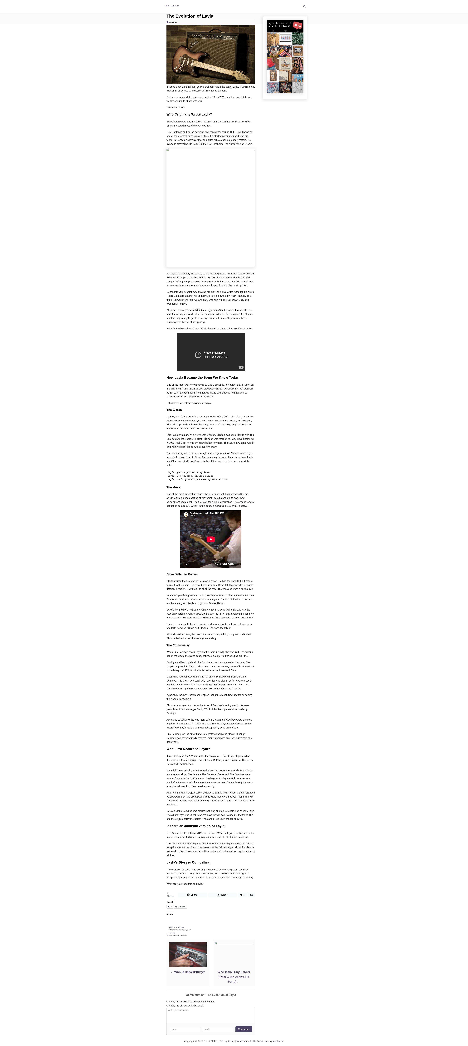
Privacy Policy (227, 1041)
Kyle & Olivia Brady (177, 927)
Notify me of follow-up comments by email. (192, 1001)
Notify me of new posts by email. (186, 1005)
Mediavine (278, 1041)
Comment (243, 1029)
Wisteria (241, 1041)
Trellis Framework (259, 1041)
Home (168, 935)
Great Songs (170, 933)
